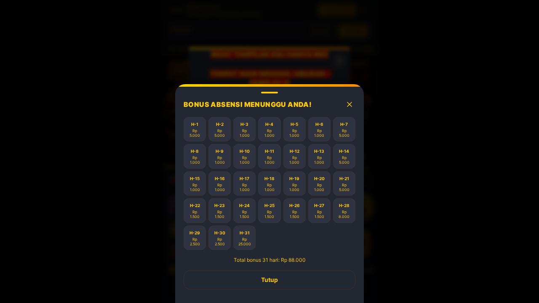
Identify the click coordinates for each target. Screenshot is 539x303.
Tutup (269, 279)
